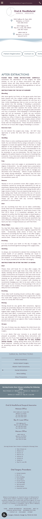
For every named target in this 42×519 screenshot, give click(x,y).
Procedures (27, 508)
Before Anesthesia (21, 359)
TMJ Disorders (21, 484)
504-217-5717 (22, 36)
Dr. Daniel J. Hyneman (16, 498)
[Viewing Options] (4, 514)
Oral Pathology (21, 482)
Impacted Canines (22, 488)
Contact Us (13, 512)
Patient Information (15, 508)
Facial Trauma (21, 480)
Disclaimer (22, 512)
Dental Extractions (21, 370)
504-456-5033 (23, 23)
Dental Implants (21, 473)
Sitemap (30, 512)
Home (5, 508)
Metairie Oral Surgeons (9, 497)
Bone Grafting (21, 373)
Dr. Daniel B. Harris (22, 497)
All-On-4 (19, 475)
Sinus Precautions (21, 377)
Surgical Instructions (21, 354)
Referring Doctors (29, 510)
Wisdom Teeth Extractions (21, 366)
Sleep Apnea (20, 486)
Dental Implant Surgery (21, 363)
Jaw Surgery (20, 479)
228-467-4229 (23, 29)
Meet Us (35, 508)
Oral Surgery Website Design (15, 515)
